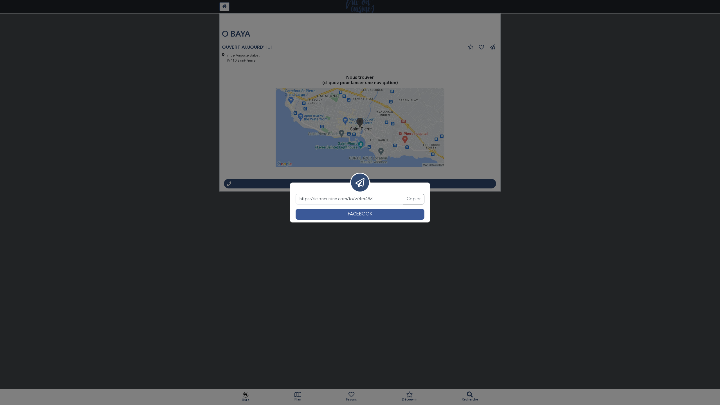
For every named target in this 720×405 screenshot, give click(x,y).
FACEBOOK (360, 214)
